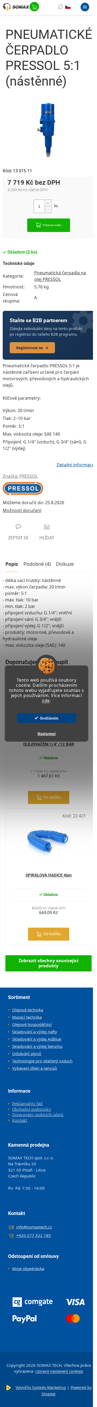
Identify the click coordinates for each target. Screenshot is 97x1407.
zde (46, 701)
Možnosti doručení (22, 510)
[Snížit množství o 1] (48, 209)
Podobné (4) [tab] (37, 564)
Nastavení (46, 733)
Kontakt (19, 1120)
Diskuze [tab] (65, 564)
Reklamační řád (27, 1103)
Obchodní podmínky (31, 1109)
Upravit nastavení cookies (59, 1371)
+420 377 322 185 (33, 1235)
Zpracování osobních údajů (37, 1114)
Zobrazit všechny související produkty (48, 963)
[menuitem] (25, 1009)
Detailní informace (75, 465)
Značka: (20, 476)
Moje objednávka (28, 1268)
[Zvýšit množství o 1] (48, 203)
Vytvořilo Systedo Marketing (41, 1387)
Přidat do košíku (52, 225)
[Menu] (84, 8)
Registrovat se (32, 347)
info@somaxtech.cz (34, 1227)
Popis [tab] (11, 564)
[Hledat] (60, 8)
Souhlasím (49, 718)
